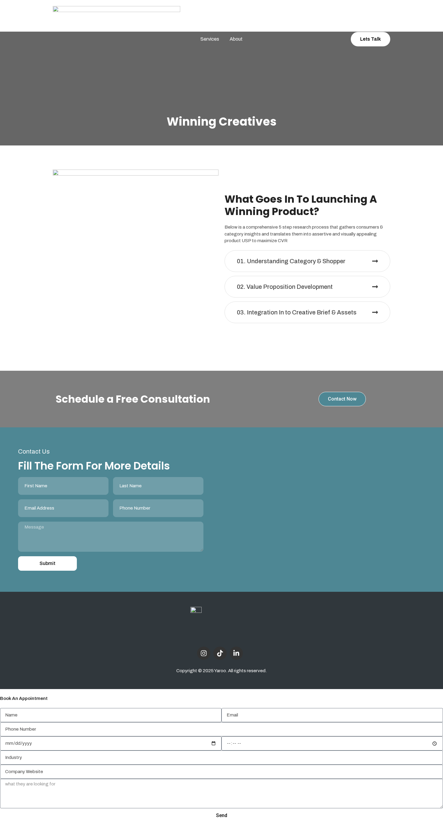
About (236, 39)
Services (209, 39)
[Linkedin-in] (236, 653)
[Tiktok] (220, 653)
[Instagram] (203, 653)
